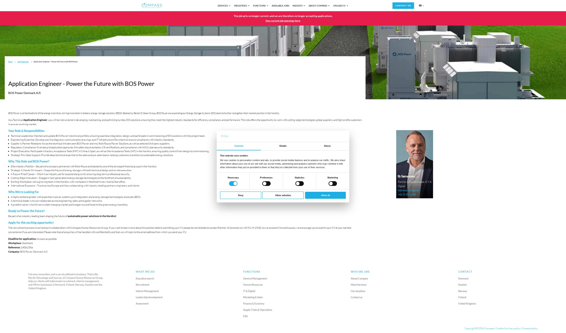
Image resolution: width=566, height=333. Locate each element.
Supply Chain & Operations (257, 309)
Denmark (463, 278)
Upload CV (339, 6)
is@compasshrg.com (408, 190)
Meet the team (359, 284)
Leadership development (149, 297)
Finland (462, 297)
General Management (255, 278)
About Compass (318, 6)
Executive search (145, 278)
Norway (462, 291)
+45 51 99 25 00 (407, 194)
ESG (245, 316)
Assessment (142, 303)
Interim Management (147, 291)
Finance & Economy (253, 303)
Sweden (462, 284)
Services (223, 6)
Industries (240, 6)
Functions (259, 6)
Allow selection (283, 195)
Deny (240, 195)
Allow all (325, 195)
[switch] (266, 183)
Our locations (358, 291)
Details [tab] (283, 146)
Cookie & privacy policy (508, 328)
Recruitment (142, 284)
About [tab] (327, 146)
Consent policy (530, 328)
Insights (297, 6)
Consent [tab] (238, 146)
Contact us (403, 5)
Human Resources (253, 284)
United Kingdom (467, 303)
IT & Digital (249, 291)
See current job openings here (283, 20)
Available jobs (280, 6)
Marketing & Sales (253, 297)
